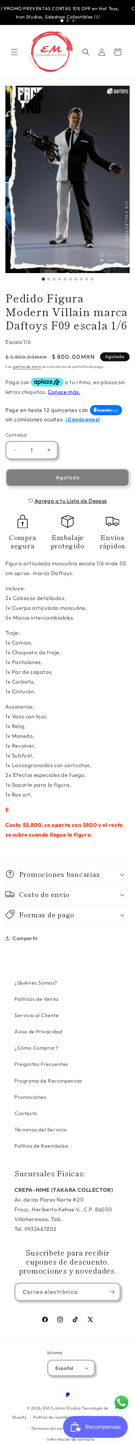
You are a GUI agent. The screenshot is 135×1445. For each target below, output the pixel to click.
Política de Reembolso (41, 1146)
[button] (14, 52)
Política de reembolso (54, 1417)
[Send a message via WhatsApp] (121, 1402)
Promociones (30, 1097)
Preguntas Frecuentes (41, 1064)
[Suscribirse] (112, 1292)
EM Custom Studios (62, 1408)
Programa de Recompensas (48, 1081)
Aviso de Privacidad (38, 1031)
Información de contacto (70, 1439)
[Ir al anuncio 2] (67, 20)
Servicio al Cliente (36, 1015)
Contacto (25, 1113)
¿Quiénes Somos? (35, 982)
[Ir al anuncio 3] (73, 20)
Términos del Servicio (40, 1129)
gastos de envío (27, 366)
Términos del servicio (51, 1428)
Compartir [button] (25, 938)
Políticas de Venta (36, 999)
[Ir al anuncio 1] (61, 20)
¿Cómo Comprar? (36, 1048)
